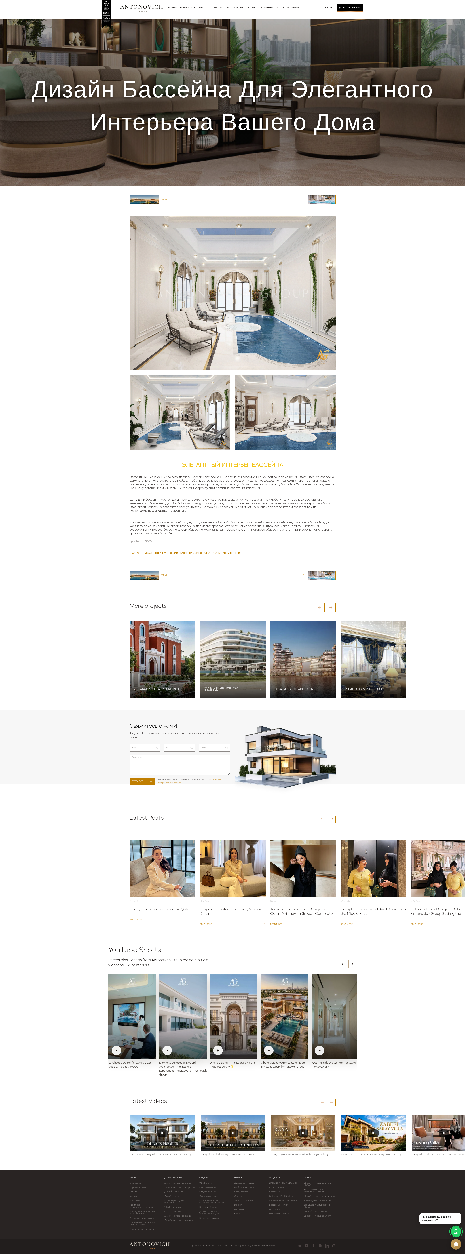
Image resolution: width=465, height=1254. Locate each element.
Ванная (238, 1205)
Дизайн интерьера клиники (178, 1220)
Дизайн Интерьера (174, 1178)
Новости (134, 1192)
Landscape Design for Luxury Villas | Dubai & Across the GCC (130, 1065)
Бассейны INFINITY (279, 1205)
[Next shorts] (352, 964)
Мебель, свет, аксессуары (317, 1201)
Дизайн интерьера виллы (177, 1183)
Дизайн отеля (171, 1196)
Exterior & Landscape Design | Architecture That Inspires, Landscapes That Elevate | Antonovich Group (183, 1069)
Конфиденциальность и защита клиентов (142, 1213)
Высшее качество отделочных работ (314, 1191)
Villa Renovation (172, 1207)
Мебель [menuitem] (252, 8)
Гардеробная (241, 1192)
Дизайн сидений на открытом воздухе (209, 1213)
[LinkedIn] (327, 1246)
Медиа (133, 1196)
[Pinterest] (334, 1246)
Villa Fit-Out (205, 1183)
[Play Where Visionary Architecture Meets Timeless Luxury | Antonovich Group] (284, 1016)
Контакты (135, 1201)
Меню (133, 1178)
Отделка (203, 1178)
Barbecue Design (208, 1207)
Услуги (307, 1178)
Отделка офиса (207, 1192)
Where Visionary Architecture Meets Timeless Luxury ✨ (232, 1065)
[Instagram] (307, 1246)
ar (330, 8)
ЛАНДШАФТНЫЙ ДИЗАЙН (283, 1183)
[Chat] (456, 1244)
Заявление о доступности (143, 1229)
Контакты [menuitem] (293, 8)
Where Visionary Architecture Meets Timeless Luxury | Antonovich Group (283, 1065)
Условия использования (142, 1218)
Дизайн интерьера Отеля (317, 1216)
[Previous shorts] (343, 964)
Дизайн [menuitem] (172, 8)
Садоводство (276, 1187)
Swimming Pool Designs (281, 1196)
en (326, 8)
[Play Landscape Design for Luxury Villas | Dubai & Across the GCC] (132, 1016)
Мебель (238, 1178)
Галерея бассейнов (279, 1214)
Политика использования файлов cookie (143, 1223)
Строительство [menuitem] (219, 8)
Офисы (238, 1196)
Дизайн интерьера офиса (177, 1216)
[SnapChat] (320, 1246)
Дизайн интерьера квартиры (179, 1187)
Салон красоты (172, 1212)
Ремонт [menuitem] (202, 8)
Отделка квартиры (209, 1187)
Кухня (237, 1214)
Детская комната (243, 1201)
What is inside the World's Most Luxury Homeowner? (335, 1065)
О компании (136, 1183)
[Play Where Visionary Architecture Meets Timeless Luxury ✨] (233, 1016)
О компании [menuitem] (266, 8)
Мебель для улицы (244, 1187)
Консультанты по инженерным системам (211, 1202)
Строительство (138, 1187)
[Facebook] (313, 1246)
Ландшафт (275, 1178)
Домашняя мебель (244, 1183)
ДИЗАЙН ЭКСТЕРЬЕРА (176, 1192)
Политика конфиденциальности (141, 1206)
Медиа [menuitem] (281, 8)
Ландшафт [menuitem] (238, 8)
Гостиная (239, 1209)
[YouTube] (300, 1246)
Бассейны (274, 1192)
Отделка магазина (209, 1196)
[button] (320, 607)
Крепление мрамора (210, 1218)
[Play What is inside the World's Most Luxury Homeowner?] (335, 1016)
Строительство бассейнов (283, 1201)
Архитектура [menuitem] (187, 8)
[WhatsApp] (456, 1231)
